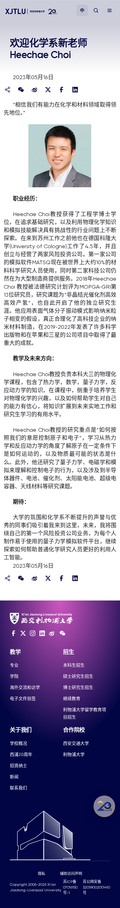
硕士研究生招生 (78, 676)
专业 (14, 665)
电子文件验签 (23, 698)
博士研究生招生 (78, 687)
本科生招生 (74, 665)
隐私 (41, 874)
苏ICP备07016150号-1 (70, 887)
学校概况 (18, 743)
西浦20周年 (21, 754)
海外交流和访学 (25, 687)
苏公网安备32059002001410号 (96, 887)
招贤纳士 (18, 765)
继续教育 (71, 698)
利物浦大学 (74, 754)
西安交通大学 (76, 743)
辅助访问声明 (71, 874)
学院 (14, 676)
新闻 (14, 776)
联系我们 (18, 787)
